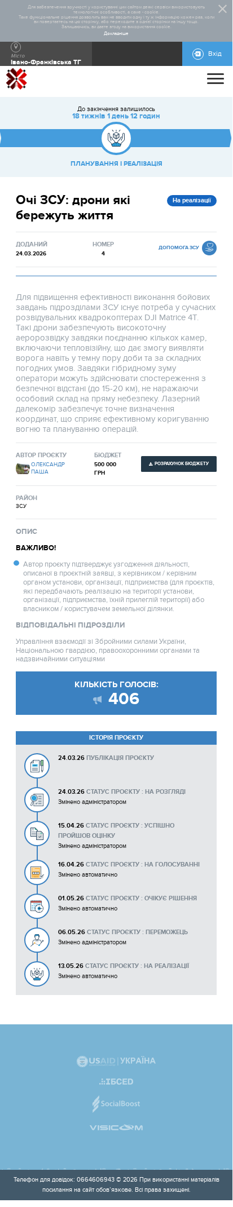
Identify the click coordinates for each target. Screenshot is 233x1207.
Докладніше (116, 34)
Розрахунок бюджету (182, 464)
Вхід (215, 54)
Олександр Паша (48, 468)
